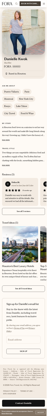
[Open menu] (44, 4)
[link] (20, 252)
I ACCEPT (40, 412)
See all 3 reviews (23, 211)
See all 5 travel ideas (23, 289)
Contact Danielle (23, 403)
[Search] (16, 4)
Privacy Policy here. (7, 413)
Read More (6, 140)
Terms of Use (19, 328)
